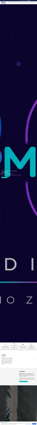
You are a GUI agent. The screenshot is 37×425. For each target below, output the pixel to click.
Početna (20, 0)
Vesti (23, 0)
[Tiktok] (28, 0)
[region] (18, 423)
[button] (1, 173)
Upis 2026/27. (34, 2)
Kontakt (25, 0)
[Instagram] (27, 0)
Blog (22, 0)
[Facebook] (29, 0)
